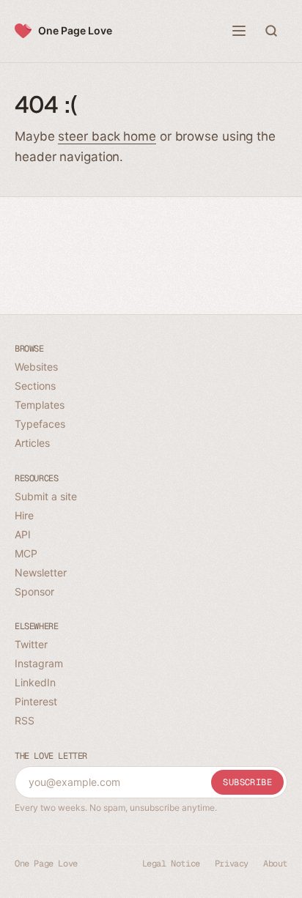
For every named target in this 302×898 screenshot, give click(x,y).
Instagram (39, 663)
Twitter (31, 644)
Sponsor (34, 591)
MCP (26, 553)
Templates (40, 404)
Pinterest (36, 701)
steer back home (107, 136)
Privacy (231, 863)
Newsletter (41, 572)
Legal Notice (171, 863)
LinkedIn (35, 682)
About (275, 863)
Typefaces (40, 424)
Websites (36, 366)
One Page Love (75, 30)
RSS (24, 720)
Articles (32, 443)
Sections (35, 385)
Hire (24, 515)
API (23, 534)
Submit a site (46, 496)
